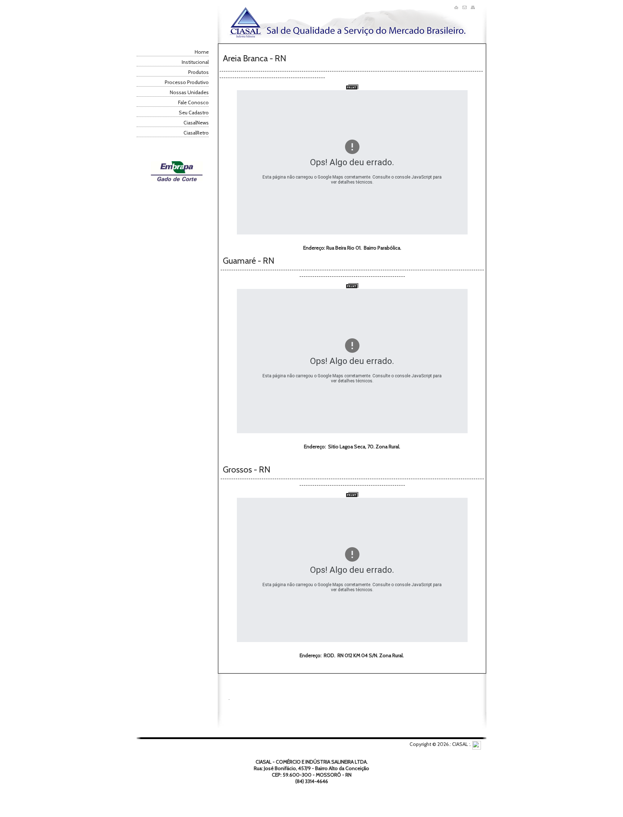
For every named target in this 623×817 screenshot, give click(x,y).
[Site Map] (472, 7)
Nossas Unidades (189, 92)
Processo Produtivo (187, 82)
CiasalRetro (196, 132)
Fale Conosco (193, 102)
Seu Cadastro (194, 112)
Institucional (195, 62)
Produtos (198, 72)
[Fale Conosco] (464, 7)
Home (202, 52)
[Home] (456, 7)
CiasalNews (196, 122)
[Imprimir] (352, 87)
